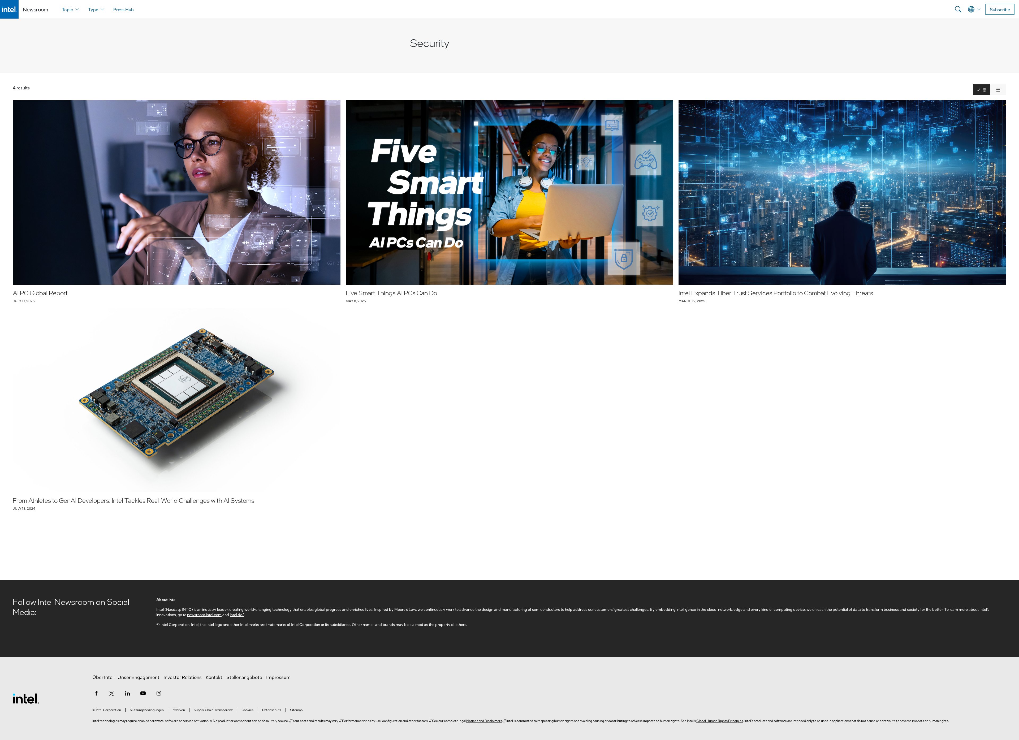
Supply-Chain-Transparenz (213, 710)
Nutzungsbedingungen (147, 710)
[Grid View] (981, 89)
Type (93, 9)
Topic (67, 9)
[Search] (958, 9)
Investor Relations (182, 677)
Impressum (278, 677)
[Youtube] (143, 693)
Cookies (247, 710)
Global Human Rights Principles (719, 721)
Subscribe (1000, 9)
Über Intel (103, 677)
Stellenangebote (244, 677)
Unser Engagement (138, 677)
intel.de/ (237, 614)
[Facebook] (96, 693)
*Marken (178, 710)
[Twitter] (111, 693)
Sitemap (296, 710)
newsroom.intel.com (204, 614)
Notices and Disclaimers (484, 721)
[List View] (998, 89)
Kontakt (214, 677)
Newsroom (35, 9)
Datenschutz (271, 710)
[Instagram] (158, 693)
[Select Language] (974, 9)
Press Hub (123, 9)
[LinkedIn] (127, 693)
